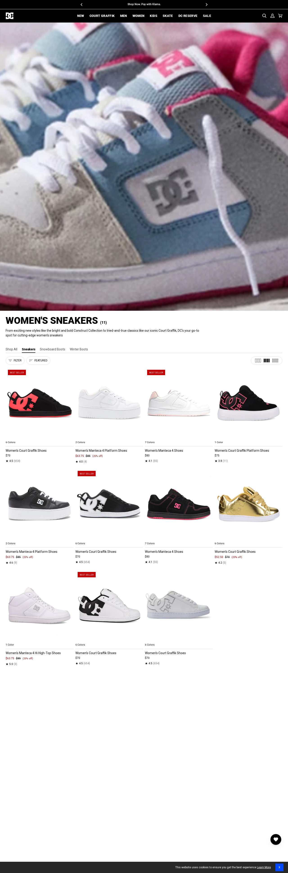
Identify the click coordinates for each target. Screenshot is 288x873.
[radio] (11, 437)
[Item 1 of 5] (40, 403)
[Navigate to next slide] (209, 437)
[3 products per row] (258, 360)
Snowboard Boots (52, 349)
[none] (39, 437)
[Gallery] (40, 403)
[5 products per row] (275, 360)
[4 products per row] (266, 360)
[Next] (206, 4)
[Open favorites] (275, 839)
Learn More (264, 867)
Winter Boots (79, 349)
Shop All (11, 349)
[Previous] (82, 4)
